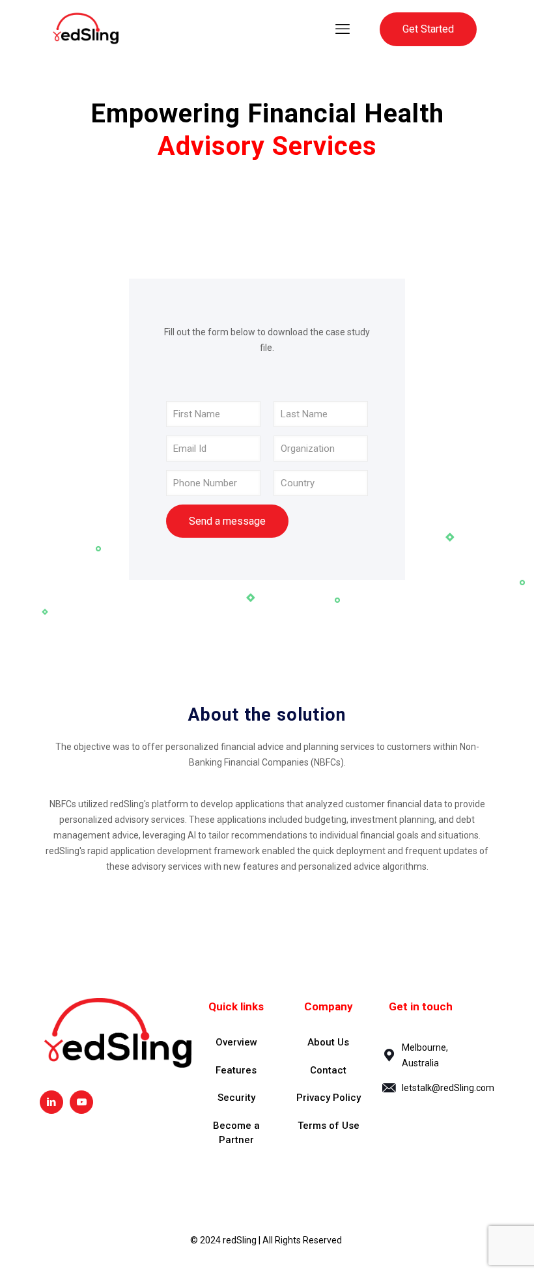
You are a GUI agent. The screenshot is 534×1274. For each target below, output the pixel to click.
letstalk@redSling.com (448, 1088)
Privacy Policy (328, 1097)
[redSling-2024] (85, 29)
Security (236, 1097)
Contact (328, 1070)
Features (236, 1070)
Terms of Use (328, 1125)
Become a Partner (236, 1133)
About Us (328, 1042)
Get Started (428, 29)
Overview (236, 1042)
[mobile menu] (342, 29)
